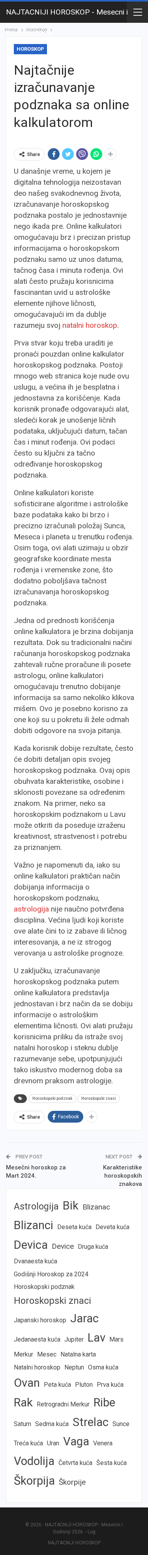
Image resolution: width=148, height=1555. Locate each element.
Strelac (91, 1422)
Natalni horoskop (37, 1367)
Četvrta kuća (75, 1463)
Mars (116, 1339)
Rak (23, 1402)
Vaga (76, 1441)
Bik (71, 1205)
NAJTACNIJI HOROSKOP (74, 1543)
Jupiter (74, 1339)
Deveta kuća (112, 1227)
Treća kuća (28, 1443)
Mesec (46, 1354)
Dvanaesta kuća (35, 1261)
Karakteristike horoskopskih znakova (122, 1175)
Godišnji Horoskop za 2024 (51, 1274)
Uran (53, 1443)
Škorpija (34, 1480)
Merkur (23, 1354)
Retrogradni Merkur (63, 1404)
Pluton (84, 1384)
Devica (31, 1245)
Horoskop (30, 49)
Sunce (120, 1424)
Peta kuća (57, 1384)
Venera (102, 1443)
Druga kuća (93, 1246)
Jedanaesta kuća (37, 1339)
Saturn (22, 1424)
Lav (96, 1337)
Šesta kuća (111, 1463)
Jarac (84, 1318)
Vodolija (34, 1461)
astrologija (31, 909)
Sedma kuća (52, 1424)
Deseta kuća (74, 1227)
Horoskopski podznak (52, 1098)
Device (63, 1246)
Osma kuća (103, 1367)
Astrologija (36, 1206)
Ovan (27, 1383)
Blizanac (96, 1206)
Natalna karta (78, 1354)
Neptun (74, 1367)
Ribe (104, 1402)
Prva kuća (110, 1384)
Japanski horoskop (40, 1320)
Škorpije (72, 1482)
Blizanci (33, 1225)
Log (92, 1532)
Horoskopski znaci (98, 1098)
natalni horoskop (89, 325)
